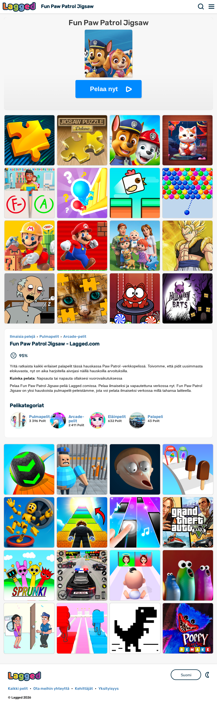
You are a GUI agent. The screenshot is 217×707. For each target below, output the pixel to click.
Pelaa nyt (104, 88)
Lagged (20, 7)
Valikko (211, 6)
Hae (201, 6)
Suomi (186, 675)
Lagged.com (25, 676)
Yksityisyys (108, 688)
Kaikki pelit (18, 688)
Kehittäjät (84, 688)
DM (207, 674)
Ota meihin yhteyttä (51, 688)
